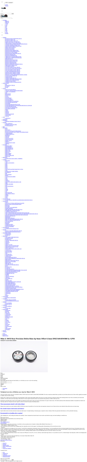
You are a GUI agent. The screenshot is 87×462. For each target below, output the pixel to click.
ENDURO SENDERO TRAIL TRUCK (13, 121)
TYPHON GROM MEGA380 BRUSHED (13, 78)
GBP (6, 29)
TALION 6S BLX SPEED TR (11, 75)
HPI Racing (5, 127)
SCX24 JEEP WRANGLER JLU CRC (12, 104)
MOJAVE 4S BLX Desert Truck (11, 59)
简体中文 (7, 22)
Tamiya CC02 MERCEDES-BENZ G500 (13, 181)
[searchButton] (12, 18)
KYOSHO (5, 144)
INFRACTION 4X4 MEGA (10, 47)
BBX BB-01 (7, 160)
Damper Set (7, 315)
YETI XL (7, 116)
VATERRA (5, 298)
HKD (6, 30)
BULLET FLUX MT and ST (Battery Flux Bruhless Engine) (16, 132)
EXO (6, 92)
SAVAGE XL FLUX (9, 138)
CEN (4, 117)
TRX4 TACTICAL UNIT (10, 284)
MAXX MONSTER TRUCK (11, 257)
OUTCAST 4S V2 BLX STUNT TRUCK (13, 68)
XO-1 (6, 294)
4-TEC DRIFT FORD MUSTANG (12, 237)
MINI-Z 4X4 (7, 150)
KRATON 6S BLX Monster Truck (11, 50)
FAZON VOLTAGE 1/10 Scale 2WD (12, 41)
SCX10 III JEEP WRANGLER (11, 102)
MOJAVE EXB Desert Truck (10, 61)
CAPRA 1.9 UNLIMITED (10, 91)
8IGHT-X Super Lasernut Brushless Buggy (13, 204)
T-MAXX (7, 275)
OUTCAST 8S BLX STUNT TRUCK (12, 70)
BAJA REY (7, 206)
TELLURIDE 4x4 (8, 278)
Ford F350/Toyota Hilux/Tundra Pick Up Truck (14, 169)
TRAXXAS (5, 236)
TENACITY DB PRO (9, 226)
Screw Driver (7, 322)
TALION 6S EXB (8, 76)
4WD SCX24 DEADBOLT (10, 89)
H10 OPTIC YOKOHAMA (10, 297)
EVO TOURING (8, 302)
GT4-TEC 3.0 (8, 249)
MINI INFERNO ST (9, 149)
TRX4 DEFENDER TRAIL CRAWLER (13, 281)
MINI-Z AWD (8, 151)
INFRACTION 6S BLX (9, 48)
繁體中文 (7, 21)
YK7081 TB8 (7, 308)
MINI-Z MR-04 (8, 153)
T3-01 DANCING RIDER (10, 176)
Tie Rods (7, 325)
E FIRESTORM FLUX (9, 134)
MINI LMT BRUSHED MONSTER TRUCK (14, 219)
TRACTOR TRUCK (9, 186)
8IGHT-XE (7, 205)
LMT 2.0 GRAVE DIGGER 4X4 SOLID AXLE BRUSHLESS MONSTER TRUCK (21, 213)
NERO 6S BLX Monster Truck (11, 65)
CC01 (6, 161)
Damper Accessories (9, 316)
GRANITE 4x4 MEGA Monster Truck (12, 44)
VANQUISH (5, 296)
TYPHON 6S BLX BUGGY (10, 77)
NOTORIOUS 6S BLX (9, 66)
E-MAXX (7, 241)
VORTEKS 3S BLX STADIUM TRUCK (13, 82)
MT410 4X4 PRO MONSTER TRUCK (12, 231)
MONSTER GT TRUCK (10, 85)
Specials (4, 330)
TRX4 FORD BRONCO (10, 282)
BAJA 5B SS (7, 129)
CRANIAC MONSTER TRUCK (11, 240)
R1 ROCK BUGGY (9, 125)
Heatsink (7, 319)
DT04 (6, 168)
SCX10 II (7, 97)
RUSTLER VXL (8, 266)
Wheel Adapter (8, 328)
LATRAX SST (8, 256)
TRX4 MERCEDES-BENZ (10, 283)
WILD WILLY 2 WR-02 (10, 193)
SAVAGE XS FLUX (9, 139)
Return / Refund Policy (7, 446)
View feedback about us (4, 421)
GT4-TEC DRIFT (8, 250)
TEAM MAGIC (6, 227)
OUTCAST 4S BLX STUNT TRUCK (12, 67)
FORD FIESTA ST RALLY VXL (11, 246)
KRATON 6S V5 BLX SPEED (11, 52)
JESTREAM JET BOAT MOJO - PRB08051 (13, 158)
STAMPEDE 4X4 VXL (9, 273)
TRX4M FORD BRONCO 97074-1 (12, 286)
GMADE (4, 122)
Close (6, 419)
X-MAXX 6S (7, 292)
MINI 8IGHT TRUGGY (10, 218)
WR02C (6, 194)
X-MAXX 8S (7, 293)
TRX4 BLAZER (8, 280)
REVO (6, 265)
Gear (6, 318)
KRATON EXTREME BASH (11, 55)
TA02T (6, 179)
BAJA (6, 128)
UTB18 (6, 110)
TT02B (6, 189)
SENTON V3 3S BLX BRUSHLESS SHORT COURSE (16, 74)
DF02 (6, 164)
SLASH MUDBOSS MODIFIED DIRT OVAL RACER (16, 270)
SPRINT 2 (7, 141)
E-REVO (7, 243)
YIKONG (5, 307)
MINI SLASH (8, 262)
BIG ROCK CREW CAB (10, 39)
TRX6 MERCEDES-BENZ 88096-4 (12, 290)
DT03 (6, 167)
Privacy (4, 447)
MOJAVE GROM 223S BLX (11, 63)
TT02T (6, 190)
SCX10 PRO (7, 103)
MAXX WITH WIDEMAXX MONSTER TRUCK (15, 258)
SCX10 (6, 95)
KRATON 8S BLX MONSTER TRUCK (13, 53)
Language (5, 20)
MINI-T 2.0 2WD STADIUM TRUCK (12, 220)
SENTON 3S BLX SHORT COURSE (12, 72)
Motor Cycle (7, 156)
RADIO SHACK (8, 304)
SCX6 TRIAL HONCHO (10, 108)
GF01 (6, 170)
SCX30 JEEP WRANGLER (10, 106)
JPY (6, 27)
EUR (6, 25)
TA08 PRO (7, 180)
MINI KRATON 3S (9, 58)
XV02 (6, 197)
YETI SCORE (8, 115)
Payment (4, 444)
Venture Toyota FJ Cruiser (10, 142)
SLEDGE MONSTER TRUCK (11, 272)
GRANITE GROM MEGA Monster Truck (13, 46)
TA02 (6, 178)
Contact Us (5, 454)
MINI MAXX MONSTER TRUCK (12, 260)
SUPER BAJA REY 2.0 (9, 225)
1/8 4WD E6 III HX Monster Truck (12, 228)
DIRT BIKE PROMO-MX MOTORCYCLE (13, 209)
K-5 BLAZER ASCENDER (10, 299)
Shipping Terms (6, 445)
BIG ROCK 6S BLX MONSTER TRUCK (13, 38)
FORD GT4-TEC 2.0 (9, 247)
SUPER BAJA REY (9, 224)
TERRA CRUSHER (9, 184)
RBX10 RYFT (8, 93)
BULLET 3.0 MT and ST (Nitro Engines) (13, 130)
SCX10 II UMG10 (8, 99)
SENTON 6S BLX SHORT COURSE (12, 73)
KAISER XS (7, 235)
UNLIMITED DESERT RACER (11, 291)
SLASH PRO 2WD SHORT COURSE (12, 271)
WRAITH (7, 111)
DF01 (6, 163)
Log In (6, 4)
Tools (6, 327)
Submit (2, 384)
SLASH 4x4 (7, 267)
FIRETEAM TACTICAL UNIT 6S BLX (13, 42)
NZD (6, 28)
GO (12, 13)
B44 (6, 84)
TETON (6, 279)
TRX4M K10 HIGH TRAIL (10, 288)
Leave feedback (3, 423)
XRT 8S (6, 295)
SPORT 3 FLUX (8, 140)
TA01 (6, 177)
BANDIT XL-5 (8, 239)
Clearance (5, 331)
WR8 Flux (7, 143)
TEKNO (4, 229)
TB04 (6, 183)
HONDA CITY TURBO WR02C (11, 171)
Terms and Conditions (7, 448)
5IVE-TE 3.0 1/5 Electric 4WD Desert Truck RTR (14, 203)
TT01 (6, 187)
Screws (6, 323)
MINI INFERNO (8, 146)
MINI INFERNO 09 (9, 147)
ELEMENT (5, 120)
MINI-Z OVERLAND (9, 155)
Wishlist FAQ (5, 453)
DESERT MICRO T (9, 208)
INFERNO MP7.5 (8, 145)
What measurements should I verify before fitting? (12, 404)
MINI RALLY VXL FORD (10, 261)
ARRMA (4, 37)
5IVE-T (6, 202)
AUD (6, 24)
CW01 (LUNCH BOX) (9, 162)
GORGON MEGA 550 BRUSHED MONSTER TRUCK (16, 43)
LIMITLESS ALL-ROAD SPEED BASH (13, 56)
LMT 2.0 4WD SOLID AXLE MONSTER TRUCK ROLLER (17, 212)
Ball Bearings (7, 310)
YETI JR (7, 112)
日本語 (6, 23)
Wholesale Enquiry (6, 456)
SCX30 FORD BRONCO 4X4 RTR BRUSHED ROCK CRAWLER (18, 105)
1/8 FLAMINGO (8, 306)
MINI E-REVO (8, 259)
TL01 (6, 185)
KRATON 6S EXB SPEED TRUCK (12, 51)
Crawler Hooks (8, 314)
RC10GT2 (7, 86)
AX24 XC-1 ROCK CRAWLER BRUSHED (14, 90)
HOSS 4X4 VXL (8, 252)
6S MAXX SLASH (9, 238)
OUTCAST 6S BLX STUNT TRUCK (12, 69)
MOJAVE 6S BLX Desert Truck (11, 60)
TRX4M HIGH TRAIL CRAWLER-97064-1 (13, 287)
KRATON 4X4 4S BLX (9, 49)
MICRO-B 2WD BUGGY (10, 215)
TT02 (6, 188)
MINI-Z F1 (7, 152)
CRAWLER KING (9, 133)
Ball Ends (7, 311)
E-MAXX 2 (7, 242)
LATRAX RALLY (8, 255)
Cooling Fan (7, 313)
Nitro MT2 (7, 136)
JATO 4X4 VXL (8, 254)
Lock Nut (7, 321)
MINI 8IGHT (7, 216)
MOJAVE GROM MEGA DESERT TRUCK (14, 64)
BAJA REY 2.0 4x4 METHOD (11, 207)
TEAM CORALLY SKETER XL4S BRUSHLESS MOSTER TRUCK (18, 200)
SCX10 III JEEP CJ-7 (9, 100)
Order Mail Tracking (7, 455)
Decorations (7, 329)
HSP (4, 126)
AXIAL (4, 88)
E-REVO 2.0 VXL (8, 244)
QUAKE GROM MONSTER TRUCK (12, 71)
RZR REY (7, 223)
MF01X (6, 175)
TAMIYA (5, 159)
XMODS (4, 301)
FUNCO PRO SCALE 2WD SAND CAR (13, 248)
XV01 (6, 196)
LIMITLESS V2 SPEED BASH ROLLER (13, 57)
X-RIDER (5, 305)
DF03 (6, 166)
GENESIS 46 (7, 118)
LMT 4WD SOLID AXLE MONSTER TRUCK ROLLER (16, 214)
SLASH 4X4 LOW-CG (9, 269)
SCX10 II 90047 (8, 98)
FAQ (4, 389)
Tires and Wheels (8, 326)
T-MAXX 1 (7, 277)
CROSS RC (5, 119)
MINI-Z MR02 (8, 154)
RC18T (6, 87)
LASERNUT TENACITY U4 (11, 211)
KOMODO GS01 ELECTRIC (11, 124)
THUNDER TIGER (7, 232)
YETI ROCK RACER (9, 113)
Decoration (7, 317)
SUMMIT (7, 274)
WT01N (6, 195)
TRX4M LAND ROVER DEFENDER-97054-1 (14, 289)
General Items (5, 309)
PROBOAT (5, 157)
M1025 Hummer (8, 174)
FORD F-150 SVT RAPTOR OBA (12, 245)
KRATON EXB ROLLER (10, 54)
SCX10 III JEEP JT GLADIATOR (11, 101)
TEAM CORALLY (6, 198)
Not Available (3, 379)
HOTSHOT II (8, 172)
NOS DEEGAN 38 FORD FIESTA (12, 264)
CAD (6, 31)
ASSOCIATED (6, 83)
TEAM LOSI (5, 201)
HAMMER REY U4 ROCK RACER (12, 210)
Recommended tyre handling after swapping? (11, 413)
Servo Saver (7, 324)
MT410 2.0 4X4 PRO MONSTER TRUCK (13, 230)
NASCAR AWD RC (9, 221)
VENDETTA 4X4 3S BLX (10, 81)
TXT (6, 191)
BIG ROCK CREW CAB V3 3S (11, 40)
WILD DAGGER (8, 192)
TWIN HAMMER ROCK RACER (12, 300)
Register (6, 5)
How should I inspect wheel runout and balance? (12, 408)
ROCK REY (7, 222)
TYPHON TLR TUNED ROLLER (12, 80)
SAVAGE (7, 137)
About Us (5, 443)
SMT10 (6, 109)
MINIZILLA (7, 135)
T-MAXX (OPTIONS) (9, 276)
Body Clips (7, 312)
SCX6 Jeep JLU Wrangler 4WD (11, 107)
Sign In (2, 419)
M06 (6, 173)
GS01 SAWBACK (8, 123)
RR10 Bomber (8, 94)
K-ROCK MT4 (8, 233)
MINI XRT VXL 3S (9, 263)
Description (5, 388)
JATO (6, 253)
